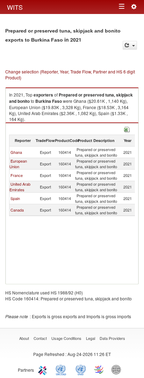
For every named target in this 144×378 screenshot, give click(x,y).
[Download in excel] (127, 128)
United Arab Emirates (19, 186)
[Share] (130, 45)
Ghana (16, 152)
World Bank (118, 369)
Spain (15, 198)
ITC (44, 369)
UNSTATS (81, 369)
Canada (17, 210)
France (16, 175)
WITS (15, 7)
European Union (18, 163)
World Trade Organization (99, 369)
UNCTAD (62, 369)
